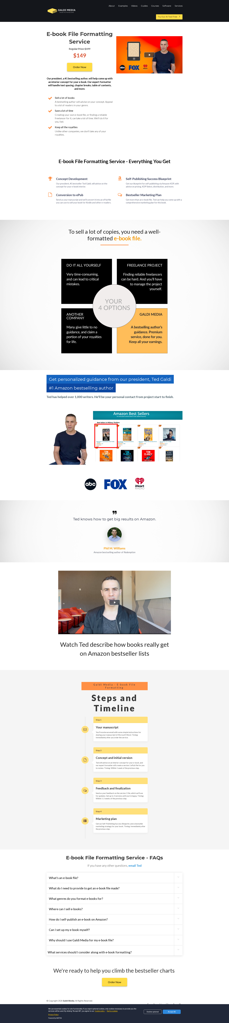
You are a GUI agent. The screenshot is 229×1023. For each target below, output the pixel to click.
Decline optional (153, 1012)
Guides (144, 6)
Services (178, 6)
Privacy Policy (53, 1015)
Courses (155, 6)
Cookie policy (100, 1011)
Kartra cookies (112, 1011)
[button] (178, 877)
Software (166, 6)
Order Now (79, 67)
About (112, 6)
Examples (123, 6)
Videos (134, 6)
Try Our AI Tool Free (167, 17)
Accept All (172, 1012)
